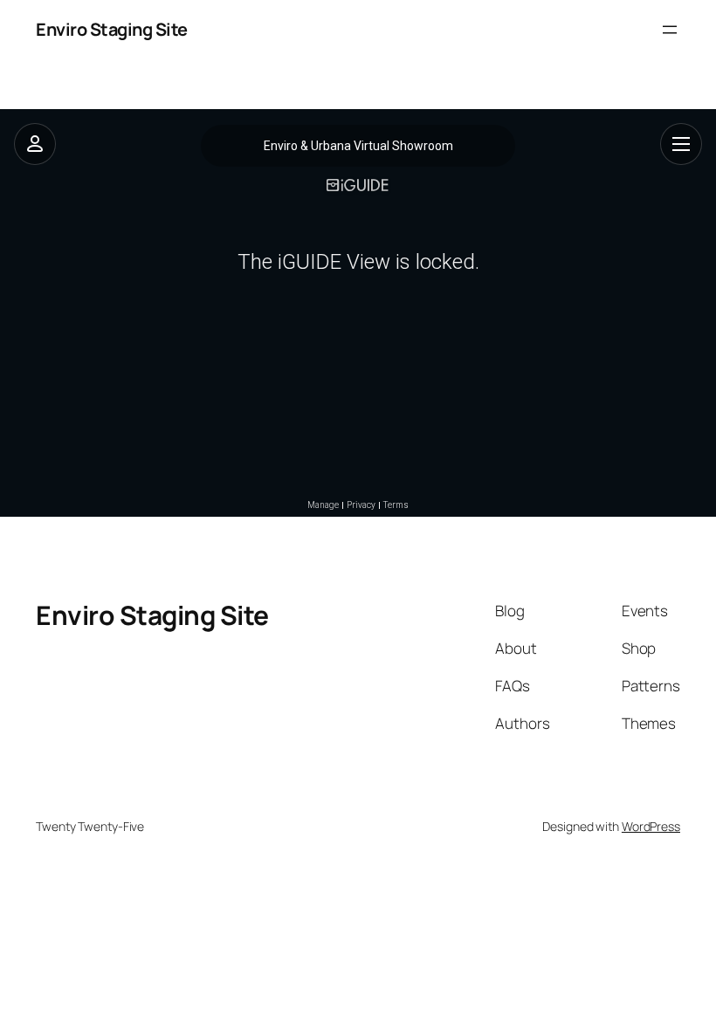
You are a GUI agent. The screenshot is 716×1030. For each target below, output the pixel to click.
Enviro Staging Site (112, 29)
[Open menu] (669, 29)
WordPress (651, 826)
